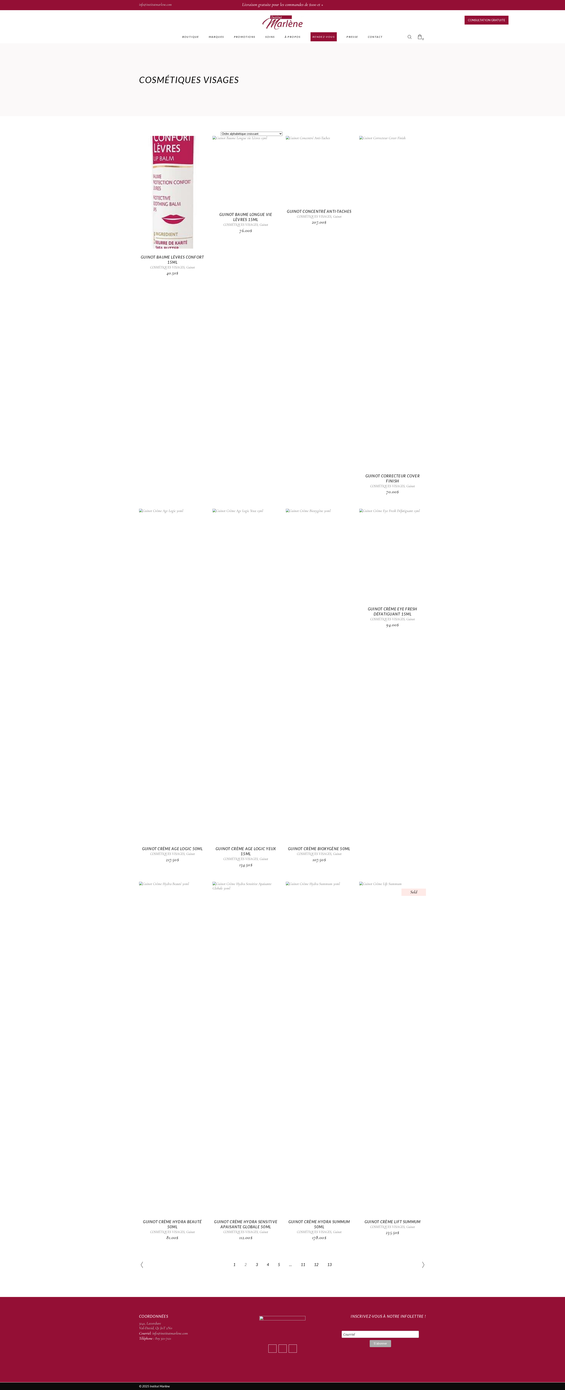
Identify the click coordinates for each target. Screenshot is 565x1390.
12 (316, 1264)
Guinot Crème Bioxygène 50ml (319, 848)
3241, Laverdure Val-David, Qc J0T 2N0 (155, 1326)
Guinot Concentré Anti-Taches (319, 211)
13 (329, 1264)
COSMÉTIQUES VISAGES (167, 267)
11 (303, 1264)
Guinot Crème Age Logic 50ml (172, 848)
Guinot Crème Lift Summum (393, 1221)
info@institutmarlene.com (155, 4)
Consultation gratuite (486, 20)
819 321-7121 (163, 1338)
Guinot (190, 267)
